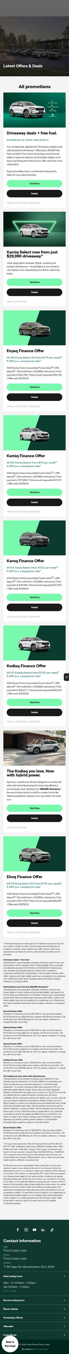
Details (34, 193)
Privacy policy (44, 1344)
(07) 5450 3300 (16, 1250)
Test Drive (35, 183)
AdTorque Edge (41, 1349)
